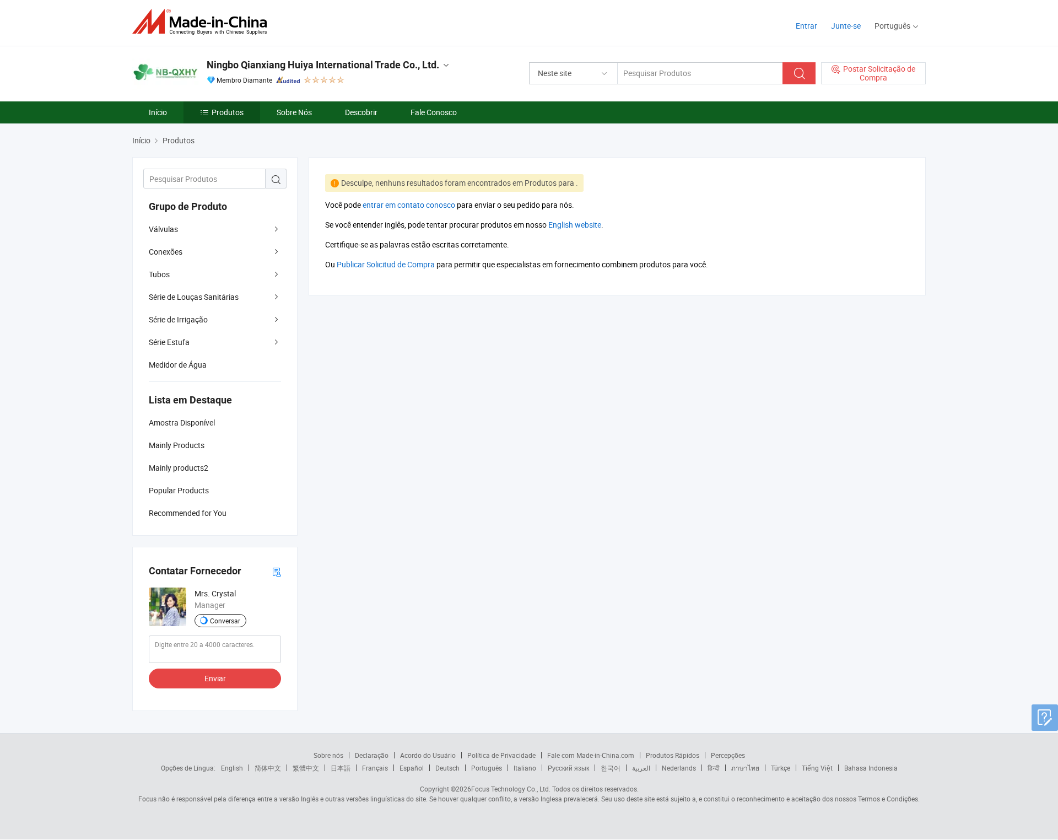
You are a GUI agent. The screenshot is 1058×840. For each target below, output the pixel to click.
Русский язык (568, 767)
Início (158, 112)
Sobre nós (328, 755)
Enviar (215, 678)
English (232, 767)
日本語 (340, 767)
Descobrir (361, 112)
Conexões (165, 251)
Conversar (225, 620)
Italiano (525, 767)
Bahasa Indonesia (871, 767)
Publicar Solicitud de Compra (386, 264)
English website (574, 224)
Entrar (806, 25)
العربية (641, 767)
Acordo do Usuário (428, 755)
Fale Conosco (434, 112)
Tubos (159, 274)
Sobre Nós (294, 112)
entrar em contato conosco (409, 205)
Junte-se (846, 25)
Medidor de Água (178, 364)
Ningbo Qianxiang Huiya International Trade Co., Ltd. (323, 65)
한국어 (610, 767)
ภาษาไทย (745, 767)
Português (486, 767)
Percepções (728, 755)
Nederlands (679, 767)
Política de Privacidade (501, 755)
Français (375, 767)
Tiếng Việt (817, 767)
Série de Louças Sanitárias (194, 297)
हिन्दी (714, 767)
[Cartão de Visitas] (276, 571)
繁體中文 (306, 767)
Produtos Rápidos (672, 755)
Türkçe (780, 767)
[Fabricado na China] (203, 22)
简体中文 (268, 767)
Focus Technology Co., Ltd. (510, 788)
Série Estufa (169, 342)
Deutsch (447, 767)
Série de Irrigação (178, 319)
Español (412, 767)
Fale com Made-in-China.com (590, 755)
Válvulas (163, 229)
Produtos (228, 112)
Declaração (371, 755)
